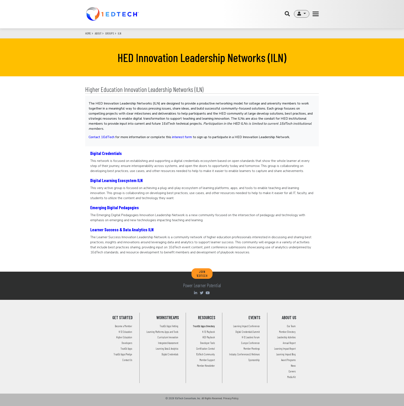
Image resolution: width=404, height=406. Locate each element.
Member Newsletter (206, 365)
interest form (182, 137)
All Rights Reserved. (212, 398)
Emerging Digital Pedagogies (114, 207)
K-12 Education (125, 331)
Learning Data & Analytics (167, 348)
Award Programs (288, 360)
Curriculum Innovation (167, 337)
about (98, 33)
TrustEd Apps (126, 348)
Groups (109, 33)
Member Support (207, 360)
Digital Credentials (106, 153)
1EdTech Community (205, 354)
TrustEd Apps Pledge (123, 354)
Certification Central (205, 348)
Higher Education (124, 337)
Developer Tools (207, 343)
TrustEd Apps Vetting (169, 326)
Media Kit (291, 377)
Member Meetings (251, 348)
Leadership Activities (286, 337)
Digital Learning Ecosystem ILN (116, 180)
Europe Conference (250, 343)
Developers (127, 343)
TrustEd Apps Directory (204, 326)
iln (119, 33)
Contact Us (127, 360)
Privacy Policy (230, 398)
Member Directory (287, 331)
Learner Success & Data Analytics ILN (122, 229)
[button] (301, 14)
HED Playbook (208, 337)
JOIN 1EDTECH (202, 274)
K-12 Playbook (208, 331)
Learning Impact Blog (286, 354)
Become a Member (123, 326)
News (293, 365)
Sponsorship (254, 360)
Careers (292, 371)
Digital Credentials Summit (247, 331)
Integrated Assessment (168, 343)
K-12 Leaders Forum (251, 337)
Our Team (291, 326)
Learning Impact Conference (246, 326)
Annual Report (289, 343)
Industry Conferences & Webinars (244, 354)
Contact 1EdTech (101, 137)
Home (88, 33)
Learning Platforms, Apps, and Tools (162, 331)
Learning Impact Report (284, 348)
